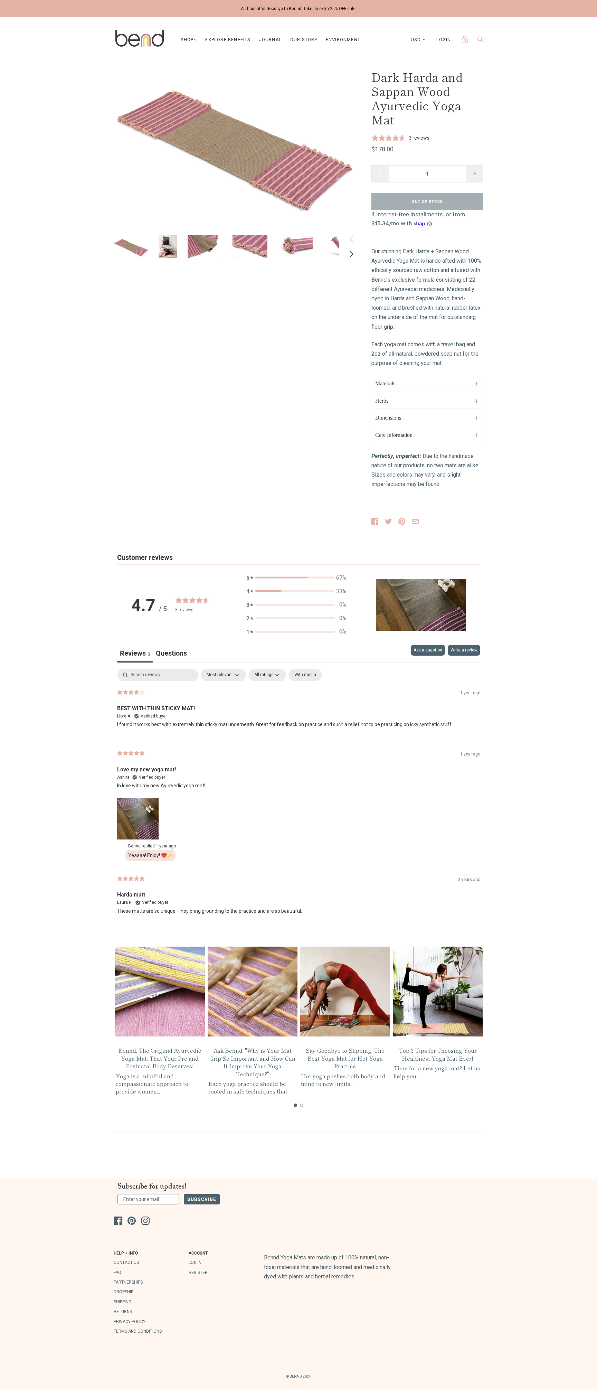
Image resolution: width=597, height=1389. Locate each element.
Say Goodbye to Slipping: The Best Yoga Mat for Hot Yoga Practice (345, 1058)
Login (443, 39)
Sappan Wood (432, 298)
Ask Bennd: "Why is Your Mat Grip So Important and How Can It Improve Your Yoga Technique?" (252, 1062)
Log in (195, 1262)
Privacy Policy (129, 1321)
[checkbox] (305, 675)
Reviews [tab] (135, 652)
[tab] (173, 654)
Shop (187, 39)
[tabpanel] (298, 797)
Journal (270, 39)
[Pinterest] (131, 1222)
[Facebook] (118, 1222)
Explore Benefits (227, 39)
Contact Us (126, 1262)
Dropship (123, 1291)
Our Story (304, 39)
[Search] (480, 41)
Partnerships (128, 1282)
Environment (343, 39)
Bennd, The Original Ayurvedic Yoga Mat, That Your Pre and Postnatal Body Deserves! (160, 1058)
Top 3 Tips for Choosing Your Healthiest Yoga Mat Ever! (438, 1054)
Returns (123, 1311)
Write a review (464, 650)
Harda (397, 298)
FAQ (117, 1272)
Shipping (122, 1301)
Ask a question (428, 650)
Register (198, 1272)
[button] (131, 246)
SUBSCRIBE (201, 1199)
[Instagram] (145, 1222)
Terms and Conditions (138, 1331)
